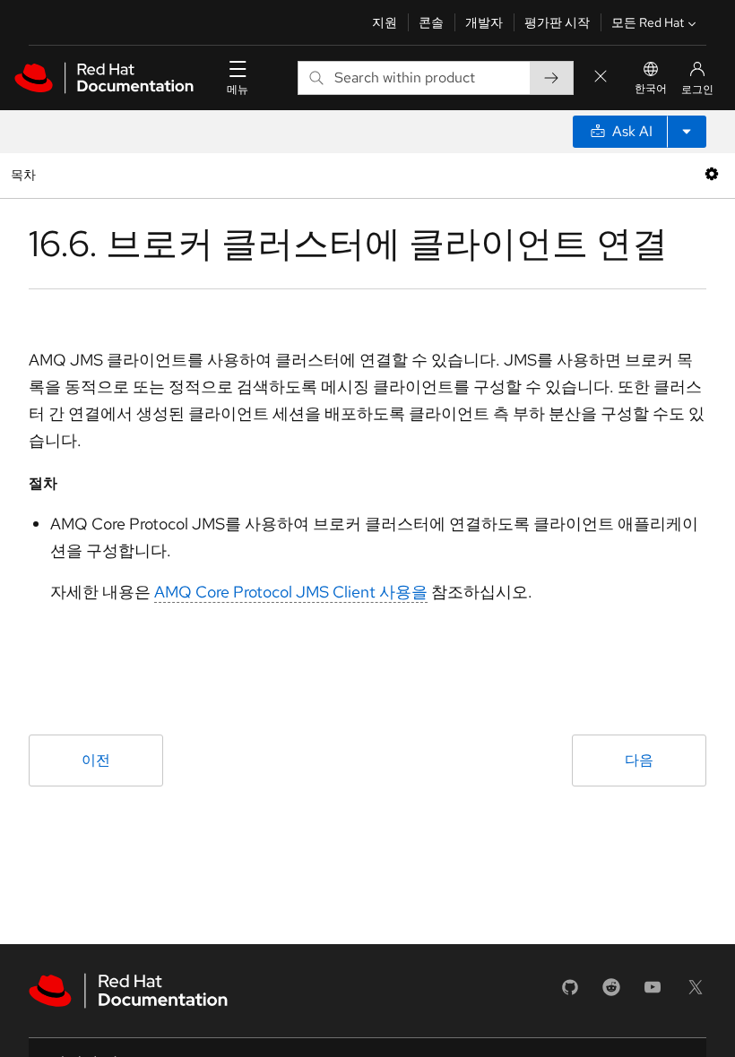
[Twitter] (695, 993)
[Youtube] (652, 993)
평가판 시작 (557, 22)
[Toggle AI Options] (686, 132)
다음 (639, 760)
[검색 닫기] (600, 77)
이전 (96, 760)
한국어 (651, 89)
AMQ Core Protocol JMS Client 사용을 (291, 591)
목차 (25, 174)
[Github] (570, 993)
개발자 (484, 22)
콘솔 (431, 22)
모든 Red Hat (647, 22)
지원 (384, 22)
